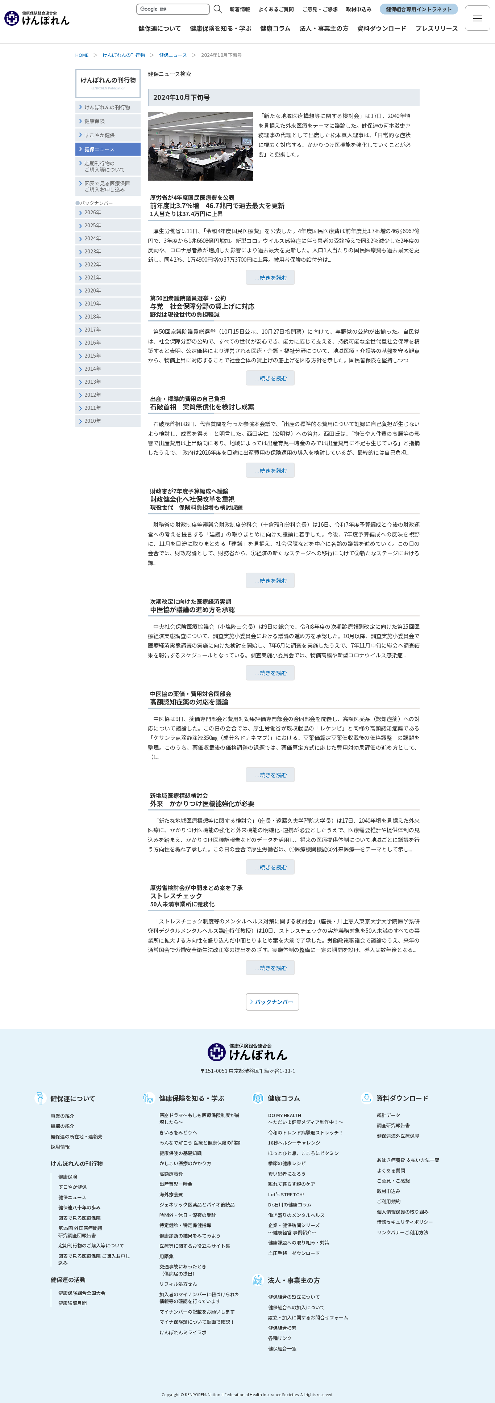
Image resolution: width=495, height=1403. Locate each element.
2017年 (92, 329)
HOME (81, 54)
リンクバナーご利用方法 (402, 1232)
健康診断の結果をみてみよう (190, 1235)
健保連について (73, 1098)
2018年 (92, 316)
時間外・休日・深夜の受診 (187, 1215)
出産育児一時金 (175, 1183)
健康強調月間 (72, 1302)
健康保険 (94, 121)
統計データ (388, 1115)
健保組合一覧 (282, 1348)
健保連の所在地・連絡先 (77, 1136)
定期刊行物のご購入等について (104, 166)
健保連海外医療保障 (398, 1135)
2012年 (92, 394)
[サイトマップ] (477, 18)
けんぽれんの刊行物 (124, 54)
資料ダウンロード (403, 1098)
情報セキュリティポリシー (405, 1221)
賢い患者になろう (287, 1173)
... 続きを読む (271, 277)
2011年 (92, 407)
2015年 (92, 355)
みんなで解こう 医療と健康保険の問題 (200, 1142)
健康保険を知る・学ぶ (191, 1098)
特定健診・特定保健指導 (185, 1225)
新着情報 (240, 9)
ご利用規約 (388, 1201)
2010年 (92, 420)
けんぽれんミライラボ (183, 1332)
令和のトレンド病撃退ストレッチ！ (306, 1132)
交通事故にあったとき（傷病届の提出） (183, 1270)
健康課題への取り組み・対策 (298, 1242)
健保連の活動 (68, 1279)
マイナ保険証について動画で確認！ (197, 1321)
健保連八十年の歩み (79, 1207)
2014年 (92, 368)
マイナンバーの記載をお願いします (197, 1311)
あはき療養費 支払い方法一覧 (408, 1159)
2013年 (92, 381)
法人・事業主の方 (294, 1280)
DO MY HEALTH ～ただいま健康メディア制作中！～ (305, 1119)
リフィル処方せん (178, 1283)
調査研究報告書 (393, 1125)
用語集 (166, 1256)
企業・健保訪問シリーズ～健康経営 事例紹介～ (294, 1229)
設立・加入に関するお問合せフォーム (308, 1317)
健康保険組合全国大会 (81, 1292)
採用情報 (60, 1146)
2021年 (92, 277)
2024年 (92, 238)
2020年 (92, 290)
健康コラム (284, 1098)
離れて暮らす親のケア (291, 1183)
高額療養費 (171, 1173)
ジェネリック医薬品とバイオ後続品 (197, 1204)
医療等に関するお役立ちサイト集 (194, 1245)
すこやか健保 (99, 135)
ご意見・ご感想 (320, 9)
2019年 (92, 303)
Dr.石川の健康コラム (290, 1204)
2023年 (92, 251)
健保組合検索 (282, 1327)
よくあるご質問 (276, 9)
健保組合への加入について (296, 1307)
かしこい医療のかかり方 (185, 1163)
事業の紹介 (62, 1115)
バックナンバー (274, 1002)
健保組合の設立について (294, 1296)
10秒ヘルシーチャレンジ (294, 1142)
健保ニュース (173, 54)
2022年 (92, 264)
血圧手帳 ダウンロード (294, 1253)
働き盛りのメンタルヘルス (296, 1215)
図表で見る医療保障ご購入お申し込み (107, 186)
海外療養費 (171, 1194)
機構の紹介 (62, 1125)
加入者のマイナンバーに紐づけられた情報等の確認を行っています (199, 1298)
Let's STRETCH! (286, 1194)
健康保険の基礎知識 (180, 1153)
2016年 (92, 342)
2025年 (92, 225)
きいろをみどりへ (178, 1132)
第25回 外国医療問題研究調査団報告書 (80, 1232)
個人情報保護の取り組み (403, 1211)
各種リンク (280, 1338)
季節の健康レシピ (287, 1163)
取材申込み (358, 9)
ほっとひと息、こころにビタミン (303, 1153)
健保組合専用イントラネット (419, 9)
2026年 (92, 212)
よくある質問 (391, 1170)
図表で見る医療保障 (79, 1217)
